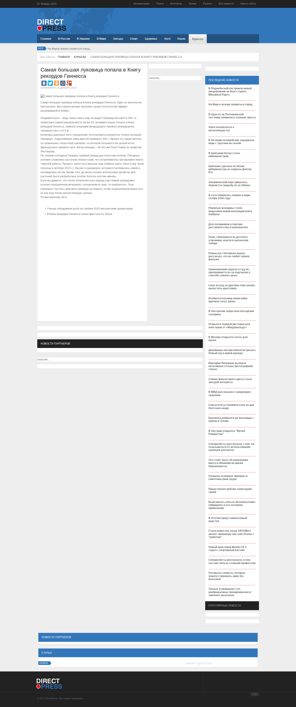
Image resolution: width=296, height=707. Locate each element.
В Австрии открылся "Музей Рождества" (226, 432)
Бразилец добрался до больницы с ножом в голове (231, 419)
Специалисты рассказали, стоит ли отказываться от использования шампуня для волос (231, 447)
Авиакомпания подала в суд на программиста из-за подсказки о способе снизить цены (229, 272)
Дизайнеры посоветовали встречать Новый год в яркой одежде (232, 352)
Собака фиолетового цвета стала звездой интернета (230, 381)
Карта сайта (248, 3)
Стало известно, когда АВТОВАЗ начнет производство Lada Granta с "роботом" (231, 534)
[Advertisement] (91, 230)
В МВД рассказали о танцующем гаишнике (229, 393)
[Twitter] (50, 83)
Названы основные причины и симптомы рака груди (227, 478)
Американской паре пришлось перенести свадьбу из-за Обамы (229, 184)
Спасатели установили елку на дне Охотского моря (231, 406)
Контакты (176, 3)
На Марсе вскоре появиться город (230, 104)
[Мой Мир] (62, 83)
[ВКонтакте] (44, 83)
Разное (207, 3)
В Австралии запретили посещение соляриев (231, 313)
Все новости (226, 3)
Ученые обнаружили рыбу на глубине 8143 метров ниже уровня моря (90, 208)
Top (255, 694)
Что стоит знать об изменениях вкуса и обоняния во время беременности (228, 463)
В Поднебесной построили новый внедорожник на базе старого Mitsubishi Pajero (230, 91)
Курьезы (80, 57)
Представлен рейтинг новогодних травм (230, 491)
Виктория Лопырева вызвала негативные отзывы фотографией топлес (230, 366)
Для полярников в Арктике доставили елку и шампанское (228, 226)
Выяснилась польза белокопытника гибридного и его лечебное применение (231, 505)
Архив (192, 3)
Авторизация (141, 3)
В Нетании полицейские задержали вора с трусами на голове (231, 142)
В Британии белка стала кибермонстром (224, 155)
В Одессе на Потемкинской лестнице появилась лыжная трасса (232, 116)
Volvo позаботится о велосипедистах (221, 129)
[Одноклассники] (56, 83)
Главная (64, 57)
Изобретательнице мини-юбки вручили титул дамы (227, 300)
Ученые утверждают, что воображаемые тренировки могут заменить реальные (230, 592)
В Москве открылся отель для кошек (228, 339)
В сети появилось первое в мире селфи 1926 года (229, 197)
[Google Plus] (69, 83)
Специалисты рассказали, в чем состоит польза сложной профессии (231, 561)
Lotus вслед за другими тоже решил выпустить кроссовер (231, 287)
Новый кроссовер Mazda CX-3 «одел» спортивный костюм (227, 549)
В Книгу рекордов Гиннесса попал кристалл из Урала (79, 214)
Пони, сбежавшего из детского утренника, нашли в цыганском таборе (228, 240)
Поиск (160, 3)
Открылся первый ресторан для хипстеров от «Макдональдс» (229, 326)
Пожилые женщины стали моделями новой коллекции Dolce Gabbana (230, 211)
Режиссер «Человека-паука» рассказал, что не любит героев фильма (228, 256)
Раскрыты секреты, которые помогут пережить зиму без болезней (226, 576)
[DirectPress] (51, 25)
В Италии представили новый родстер (227, 520)
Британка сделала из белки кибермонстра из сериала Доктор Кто (229, 169)
